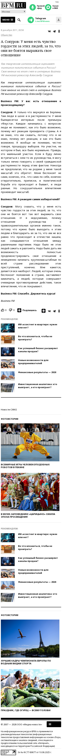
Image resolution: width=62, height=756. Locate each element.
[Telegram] (54, 31)
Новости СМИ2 (9, 409)
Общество (6, 35)
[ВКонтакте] (49, 31)
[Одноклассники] (59, 31)
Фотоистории (9, 418)
